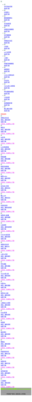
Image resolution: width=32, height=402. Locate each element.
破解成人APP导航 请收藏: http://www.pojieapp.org (16, 389)
